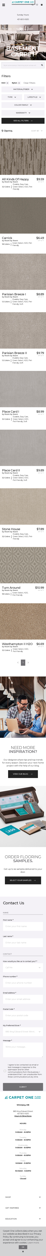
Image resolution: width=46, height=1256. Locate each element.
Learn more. (33, 1243)
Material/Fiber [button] (21, 89)
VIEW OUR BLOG (20, 774)
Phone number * (10, 976)
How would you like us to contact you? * (20, 961)
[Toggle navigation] (3, 4)
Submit (22, 1087)
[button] (32, 5)
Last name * (8, 936)
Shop (8, 1197)
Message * (7, 1040)
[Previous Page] (17, 663)
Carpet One (6, 29)
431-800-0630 (23, 19)
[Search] (42, 65)
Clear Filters (29, 83)
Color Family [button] (21, 105)
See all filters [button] (21, 121)
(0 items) (42, 5)
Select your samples (20, 880)
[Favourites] (37, 5)
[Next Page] (28, 663)
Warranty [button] (21, 113)
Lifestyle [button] (32, 97)
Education (11, 1219)
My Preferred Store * (11, 1025)
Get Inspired (12, 1208)
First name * (8, 920)
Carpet (30, 29)
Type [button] (10, 97)
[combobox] (20, 65)
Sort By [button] (35, 131)
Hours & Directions (23, 1116)
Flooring (19, 29)
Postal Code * (8, 1009)
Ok (23, 1247)
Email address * (9, 993)
